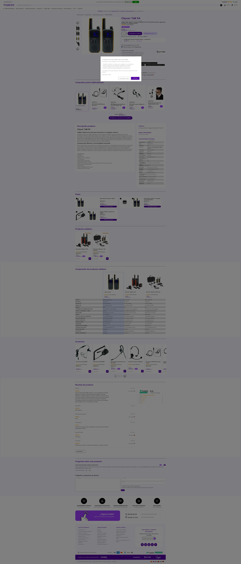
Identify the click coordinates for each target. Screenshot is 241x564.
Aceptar (135, 78)
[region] (121, 68)
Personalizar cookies (124, 78)
